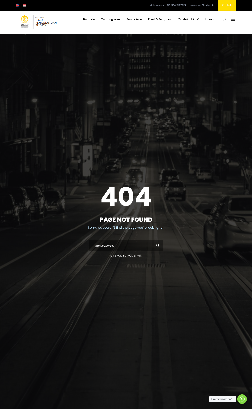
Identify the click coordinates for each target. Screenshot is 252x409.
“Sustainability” (188, 19)
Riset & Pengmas (160, 19)
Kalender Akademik (202, 5)
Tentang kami (111, 19)
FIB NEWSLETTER (176, 5)
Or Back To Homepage (126, 255)
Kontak (227, 5)
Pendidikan (134, 19)
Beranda (89, 19)
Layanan (211, 19)
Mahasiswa (157, 5)
